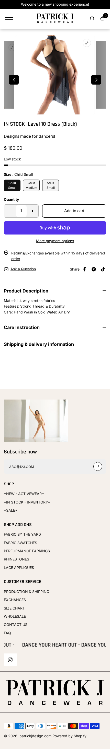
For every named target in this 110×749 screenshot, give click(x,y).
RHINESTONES (16, 559)
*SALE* (10, 510)
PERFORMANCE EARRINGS (27, 551)
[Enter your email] (97, 466)
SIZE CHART (14, 608)
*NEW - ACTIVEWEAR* (24, 493)
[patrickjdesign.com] (55, 18)
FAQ (7, 633)
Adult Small (51, 185)
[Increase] (32, 211)
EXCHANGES (15, 600)
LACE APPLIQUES (19, 567)
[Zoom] (12, 47)
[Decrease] (10, 211)
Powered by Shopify (69, 736)
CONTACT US (15, 624)
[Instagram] (10, 659)
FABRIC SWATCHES (20, 543)
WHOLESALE (15, 616)
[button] (14, 80)
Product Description (26, 291)
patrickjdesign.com (35, 736)
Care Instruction (22, 327)
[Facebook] (85, 269)
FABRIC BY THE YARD (22, 534)
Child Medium (31, 185)
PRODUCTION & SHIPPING (26, 591)
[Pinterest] (103, 269)
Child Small (12, 185)
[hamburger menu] (9, 19)
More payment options (55, 241)
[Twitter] (94, 269)
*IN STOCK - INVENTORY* (27, 502)
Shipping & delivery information (39, 344)
